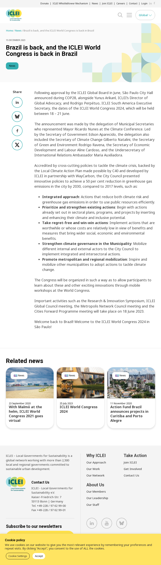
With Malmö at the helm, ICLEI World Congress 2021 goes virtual (26, 413)
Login (144, 3)
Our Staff (92, 505)
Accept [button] (39, 556)
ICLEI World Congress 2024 (78, 409)
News (95, 3)
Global (144, 15)
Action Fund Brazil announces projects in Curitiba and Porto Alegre (129, 413)
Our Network (95, 475)
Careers (120, 3)
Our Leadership (97, 498)
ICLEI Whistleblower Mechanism (70, 3)
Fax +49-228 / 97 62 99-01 (48, 510)
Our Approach (96, 462)
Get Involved (133, 469)
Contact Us (131, 475)
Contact (133, 3)
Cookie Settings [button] (17, 556)
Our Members (96, 491)
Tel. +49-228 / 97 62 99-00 (48, 506)
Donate (44, 3)
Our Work (93, 469)
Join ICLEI (107, 3)
